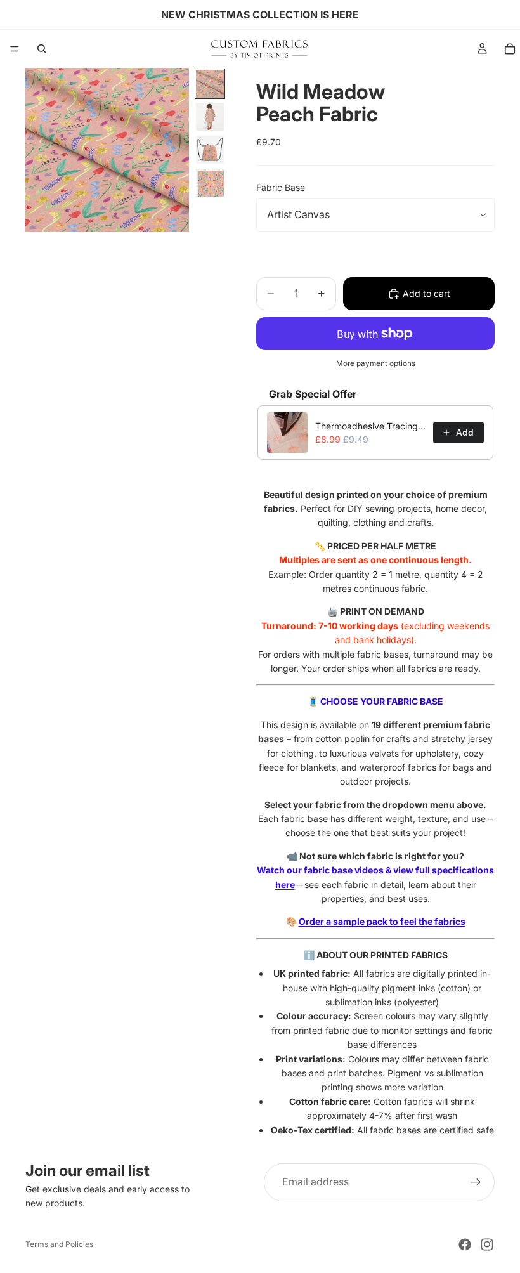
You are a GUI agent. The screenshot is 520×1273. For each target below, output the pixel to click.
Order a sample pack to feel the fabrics (382, 921)
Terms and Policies (59, 1244)
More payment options (375, 363)
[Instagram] (487, 1244)
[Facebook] (464, 1244)
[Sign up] (475, 1182)
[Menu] (14, 48)
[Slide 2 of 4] (210, 117)
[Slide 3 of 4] (210, 150)
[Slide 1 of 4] (210, 84)
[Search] (42, 49)
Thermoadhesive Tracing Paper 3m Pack (370, 426)
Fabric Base (280, 187)
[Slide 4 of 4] (210, 183)
